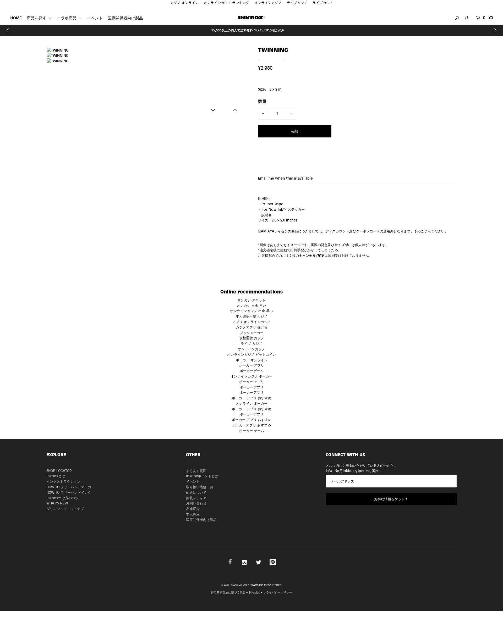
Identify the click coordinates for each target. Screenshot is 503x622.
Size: (262, 89)
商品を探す (37, 17)
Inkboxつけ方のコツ (62, 498)
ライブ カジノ (251, 343)
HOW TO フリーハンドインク (68, 492)
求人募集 (193, 514)
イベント (95, 17)
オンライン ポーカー (251, 403)
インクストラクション (63, 481)
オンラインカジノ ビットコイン (251, 354)
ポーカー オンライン (251, 360)
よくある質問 (196, 470)
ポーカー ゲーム (251, 430)
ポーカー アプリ (251, 365)
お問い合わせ (196, 503)
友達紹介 (193, 508)
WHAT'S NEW (57, 503)
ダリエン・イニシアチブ (65, 508)
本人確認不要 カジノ (251, 316)
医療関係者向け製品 (125, 17)
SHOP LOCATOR (59, 470)
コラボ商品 (67, 17)
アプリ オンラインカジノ (251, 321)
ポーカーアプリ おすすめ (251, 425)
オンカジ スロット (251, 300)
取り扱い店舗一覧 (199, 487)
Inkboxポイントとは (202, 476)
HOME (16, 17)
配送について (196, 492)
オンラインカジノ (251, 349)
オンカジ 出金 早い (251, 305)
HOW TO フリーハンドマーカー (70, 487)
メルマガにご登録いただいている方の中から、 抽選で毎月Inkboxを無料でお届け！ (361, 468)
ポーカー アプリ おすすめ (251, 398)
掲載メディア (196, 498)
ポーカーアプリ (252, 387)
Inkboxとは (55, 476)
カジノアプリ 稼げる (251, 327)
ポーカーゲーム (252, 370)
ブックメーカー (252, 332)
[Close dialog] (298, 589)
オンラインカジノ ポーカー (251, 376)
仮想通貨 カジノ (251, 338)
